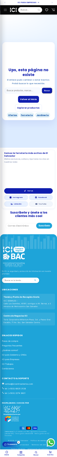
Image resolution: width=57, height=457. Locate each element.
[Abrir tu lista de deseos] (47, 10)
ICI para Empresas (10, 359)
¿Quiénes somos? (10, 350)
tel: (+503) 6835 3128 (15, 388)
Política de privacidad (19, 445)
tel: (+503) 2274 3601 (14, 393)
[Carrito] (53, 10)
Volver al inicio (28, 99)
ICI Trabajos (7, 364)
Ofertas (12, 115)
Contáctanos (8, 368)
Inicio (6, 455)
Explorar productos (28, 107)
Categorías (21, 455)
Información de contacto (38, 449)
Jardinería (43, 115)
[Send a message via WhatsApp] (51, 442)
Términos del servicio (40, 445)
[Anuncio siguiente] (52, 2)
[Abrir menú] (5, 10)
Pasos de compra (10, 341)
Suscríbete (44, 225)
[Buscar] (35, 280)
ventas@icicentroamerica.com (18, 384)
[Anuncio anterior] (5, 2)
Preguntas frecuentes (12, 345)
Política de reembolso (40, 441)
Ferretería (27, 115)
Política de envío (18, 449)
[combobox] (29, 10)
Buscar (47, 91)
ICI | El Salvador (21, 441)
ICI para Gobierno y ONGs (14, 355)
